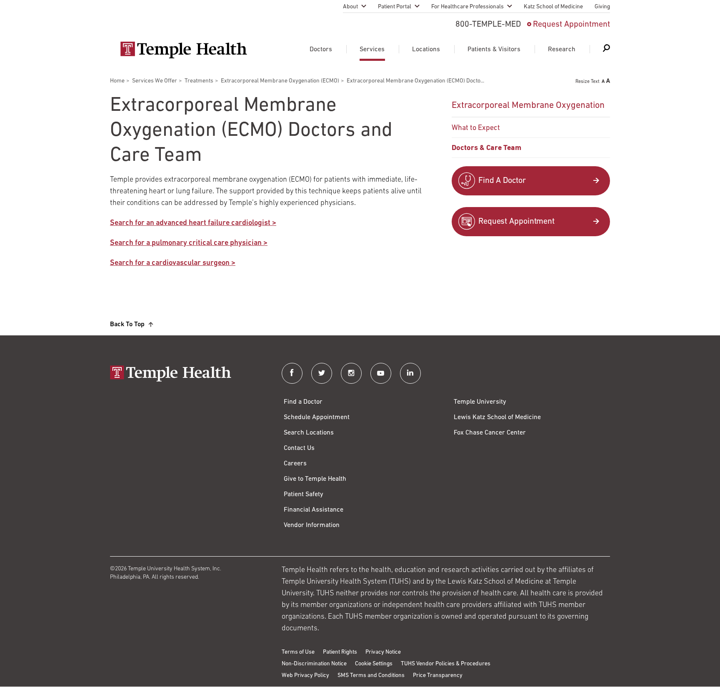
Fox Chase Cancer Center (490, 433)
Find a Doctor (303, 402)
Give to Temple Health (315, 479)
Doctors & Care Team (486, 148)
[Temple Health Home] (183, 50)
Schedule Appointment (317, 417)
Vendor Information (312, 525)
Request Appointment (571, 24)
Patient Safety (303, 494)
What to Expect (476, 128)
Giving (602, 7)
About (350, 7)
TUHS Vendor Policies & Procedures (445, 664)
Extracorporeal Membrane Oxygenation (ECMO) (280, 81)
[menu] (531, 126)
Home (117, 81)
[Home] (187, 374)
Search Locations (309, 433)
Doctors (321, 49)
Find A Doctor (502, 181)
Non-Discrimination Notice (314, 664)
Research (561, 49)
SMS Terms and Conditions (371, 675)
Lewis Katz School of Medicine (497, 417)
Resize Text (587, 81)
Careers (295, 463)
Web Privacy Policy (305, 675)
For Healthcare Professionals (467, 7)
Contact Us (299, 448)
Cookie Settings (373, 664)
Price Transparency (437, 675)
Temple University (480, 402)
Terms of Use (298, 652)
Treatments (199, 81)
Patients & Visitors (494, 49)
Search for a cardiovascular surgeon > (172, 263)
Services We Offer (154, 81)
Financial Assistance (313, 510)
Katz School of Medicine (553, 7)
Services (372, 49)
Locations (426, 49)
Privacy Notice (383, 652)
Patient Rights (340, 652)
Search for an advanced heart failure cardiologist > (193, 223)
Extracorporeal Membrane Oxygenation (528, 105)
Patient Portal (394, 7)
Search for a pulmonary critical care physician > (189, 243)
